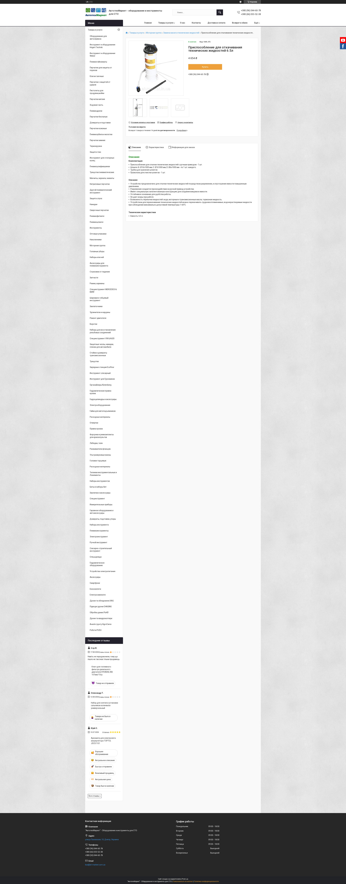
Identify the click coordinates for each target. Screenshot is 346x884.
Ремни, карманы (97, 283)
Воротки (93, 324)
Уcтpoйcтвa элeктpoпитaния (102, 571)
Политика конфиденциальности (206, 881)
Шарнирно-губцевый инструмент (99, 299)
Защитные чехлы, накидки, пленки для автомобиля (102, 345)
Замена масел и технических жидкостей (181, 33)
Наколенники (96, 240)
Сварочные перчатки (99, 210)
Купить (205, 67)
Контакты (196, 23)
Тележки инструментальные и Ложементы (103, 473)
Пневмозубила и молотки (101, 134)
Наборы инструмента (99, 525)
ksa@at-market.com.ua (95, 865)
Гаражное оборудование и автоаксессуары (101, 511)
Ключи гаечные (97, 76)
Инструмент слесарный (100, 373)
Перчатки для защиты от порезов (101, 69)
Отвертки (94, 423)
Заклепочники (96, 306)
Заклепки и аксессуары (100, 493)
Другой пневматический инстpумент (101, 191)
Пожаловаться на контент (183, 881)
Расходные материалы (100, 417)
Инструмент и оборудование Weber (102, 54)
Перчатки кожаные (98, 128)
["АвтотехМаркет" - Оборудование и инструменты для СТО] (96, 12)
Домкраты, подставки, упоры (103, 519)
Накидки (93, 204)
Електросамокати (98, 595)
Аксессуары (95, 577)
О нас (182, 23)
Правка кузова (96, 429)
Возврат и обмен (239, 23)
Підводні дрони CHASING (101, 606)
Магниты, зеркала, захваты (102, 178)
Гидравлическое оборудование (97, 564)
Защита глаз (95, 152)
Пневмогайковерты (98, 62)
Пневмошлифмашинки (100, 166)
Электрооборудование (100, 405)
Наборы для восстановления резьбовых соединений (103, 331)
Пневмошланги (96, 222)
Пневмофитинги (97, 216)
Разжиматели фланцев (100, 449)
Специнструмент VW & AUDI (102, 338)
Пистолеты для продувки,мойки (97, 91)
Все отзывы (94, 796)
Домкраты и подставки (100, 123)
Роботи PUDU (96, 630)
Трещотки (94, 361)
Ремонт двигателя (98, 318)
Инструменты (96, 228)
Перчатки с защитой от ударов (100, 83)
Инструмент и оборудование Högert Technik (102, 46)
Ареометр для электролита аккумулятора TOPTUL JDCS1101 (103, 740)
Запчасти (94, 278)
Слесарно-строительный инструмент (101, 549)
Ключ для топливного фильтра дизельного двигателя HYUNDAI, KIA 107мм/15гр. (102, 671)
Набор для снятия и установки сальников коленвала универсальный (104, 705)
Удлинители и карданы (100, 312)
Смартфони (95, 583)
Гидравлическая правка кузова (100, 392)
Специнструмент (97, 499)
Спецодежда (96, 557)
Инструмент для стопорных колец (102, 159)
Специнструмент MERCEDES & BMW (103, 290)
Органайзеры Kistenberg (100, 385)
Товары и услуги (165, 23)
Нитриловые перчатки (100, 184)
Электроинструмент (99, 537)
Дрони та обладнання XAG (102, 601)
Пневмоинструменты (99, 531)
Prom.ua (185, 879)
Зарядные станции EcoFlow (102, 367)
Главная (148, 23)
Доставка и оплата (216, 23)
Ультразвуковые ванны (100, 455)
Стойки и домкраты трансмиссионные (98, 354)
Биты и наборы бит (98, 487)
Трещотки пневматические (102, 172)
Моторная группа (154, 33)
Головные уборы (97, 251)
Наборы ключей (97, 257)
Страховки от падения (100, 272)
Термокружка (96, 146)
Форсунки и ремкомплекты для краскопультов (102, 435)
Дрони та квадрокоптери (101, 618)
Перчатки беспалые (98, 117)
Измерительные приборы (101, 504)
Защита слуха (96, 198)
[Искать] (220, 12)
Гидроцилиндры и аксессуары (103, 399)
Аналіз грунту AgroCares (101, 624)
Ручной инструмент (98, 542)
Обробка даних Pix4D (99, 612)
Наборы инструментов (100, 481)
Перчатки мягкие (97, 99)
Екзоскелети (95, 589)
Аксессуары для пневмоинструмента (99, 264)
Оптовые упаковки (98, 234)
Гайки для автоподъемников (103, 411)
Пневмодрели (96, 111)
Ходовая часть (96, 105)
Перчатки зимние (97, 140)
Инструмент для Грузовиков (102, 379)
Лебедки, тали (96, 443)
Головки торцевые (98, 461)
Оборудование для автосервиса (98, 37)
